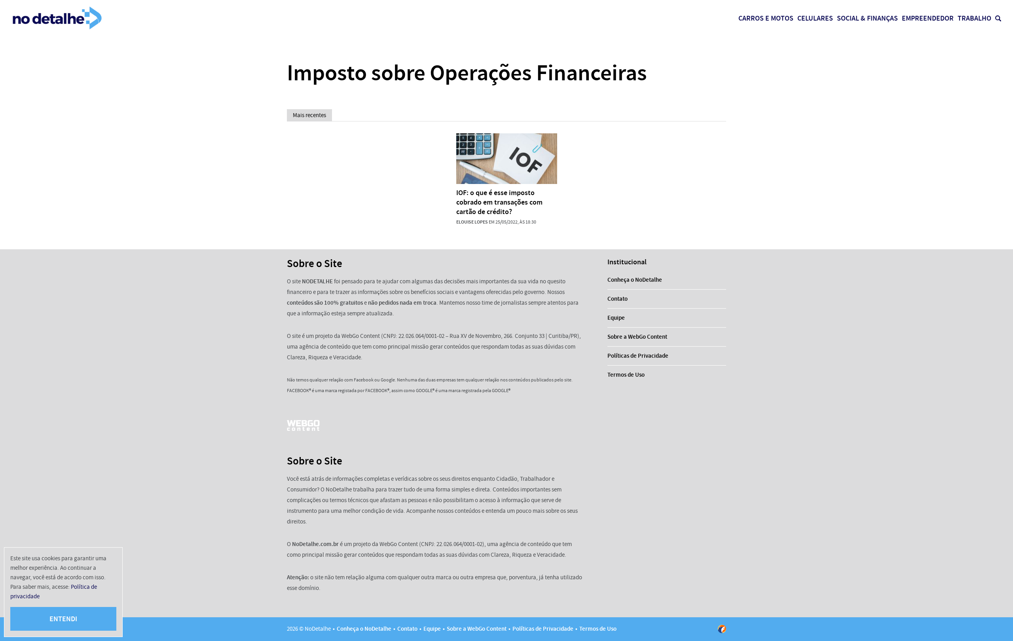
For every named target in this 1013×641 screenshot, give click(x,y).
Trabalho (974, 18)
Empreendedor (928, 18)
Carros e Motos (765, 18)
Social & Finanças (867, 18)
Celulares (815, 18)
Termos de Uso (626, 375)
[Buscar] (998, 18)
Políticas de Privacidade (637, 356)
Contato (617, 299)
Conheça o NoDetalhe (634, 280)
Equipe (616, 318)
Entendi (63, 619)
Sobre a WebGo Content (637, 337)
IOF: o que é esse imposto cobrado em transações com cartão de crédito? (499, 202)
